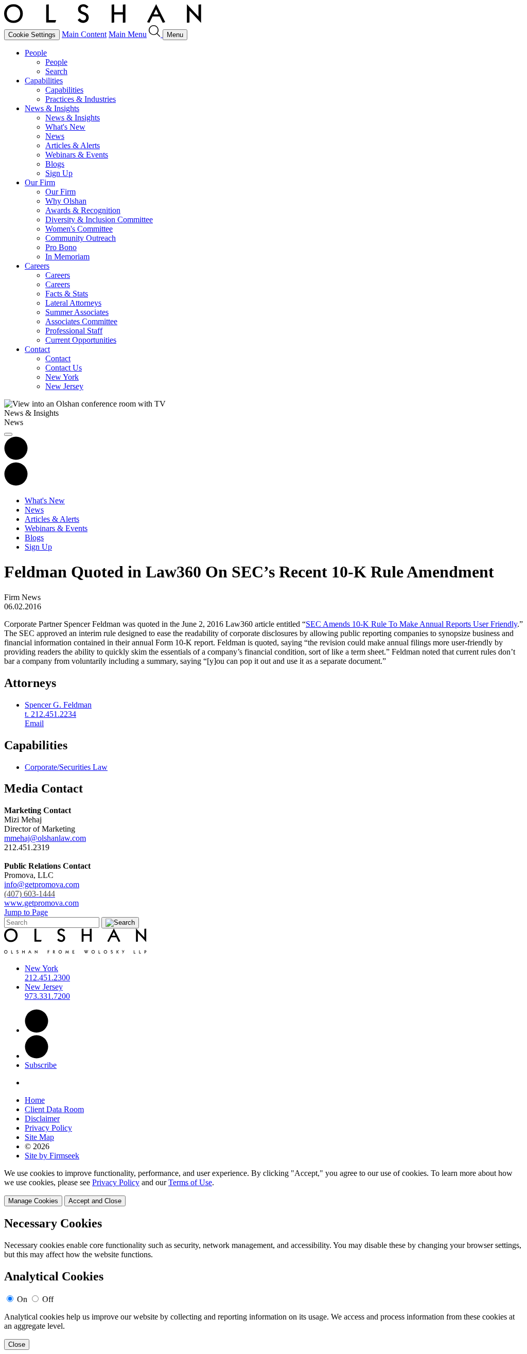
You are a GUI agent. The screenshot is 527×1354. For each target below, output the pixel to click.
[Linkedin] (36, 1030)
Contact (37, 349)
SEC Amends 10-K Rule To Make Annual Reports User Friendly (411, 624)
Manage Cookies (33, 1201)
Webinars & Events (76, 154)
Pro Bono (61, 247)
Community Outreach (80, 238)
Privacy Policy (48, 1127)
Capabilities (44, 80)
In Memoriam (67, 256)
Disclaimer (42, 1118)
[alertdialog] (263, 1283)
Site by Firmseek (52, 1155)
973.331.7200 (47, 996)
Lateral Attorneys (73, 302)
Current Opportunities (80, 340)
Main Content (84, 34)
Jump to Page (26, 912)
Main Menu (128, 34)
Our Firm (40, 182)
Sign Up (59, 173)
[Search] (156, 34)
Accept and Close (94, 1201)
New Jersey (64, 386)
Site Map (39, 1137)
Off (48, 1299)
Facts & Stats (66, 293)
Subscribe (41, 1065)
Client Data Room (54, 1109)
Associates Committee (81, 321)
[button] (16, 483)
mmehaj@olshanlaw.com (45, 838)
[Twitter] (36, 1055)
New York (62, 377)
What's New (65, 126)
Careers (37, 265)
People (36, 52)
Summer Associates (77, 312)
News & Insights (52, 108)
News (54, 136)
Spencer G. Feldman (58, 704)
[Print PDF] (16, 457)
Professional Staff (73, 330)
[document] (263, 1283)
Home (35, 1100)
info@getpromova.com (41, 889)
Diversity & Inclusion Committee (99, 219)
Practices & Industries (80, 99)
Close (16, 1344)
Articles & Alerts (72, 145)
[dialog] (263, 1187)
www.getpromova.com (41, 903)
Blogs (54, 164)
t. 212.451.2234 (50, 714)
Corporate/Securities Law (66, 767)
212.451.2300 (47, 977)
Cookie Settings (32, 35)
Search (56, 71)
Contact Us (63, 367)
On (22, 1299)
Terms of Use (190, 1182)
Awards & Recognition (82, 210)
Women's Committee (79, 228)
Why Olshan (65, 201)
